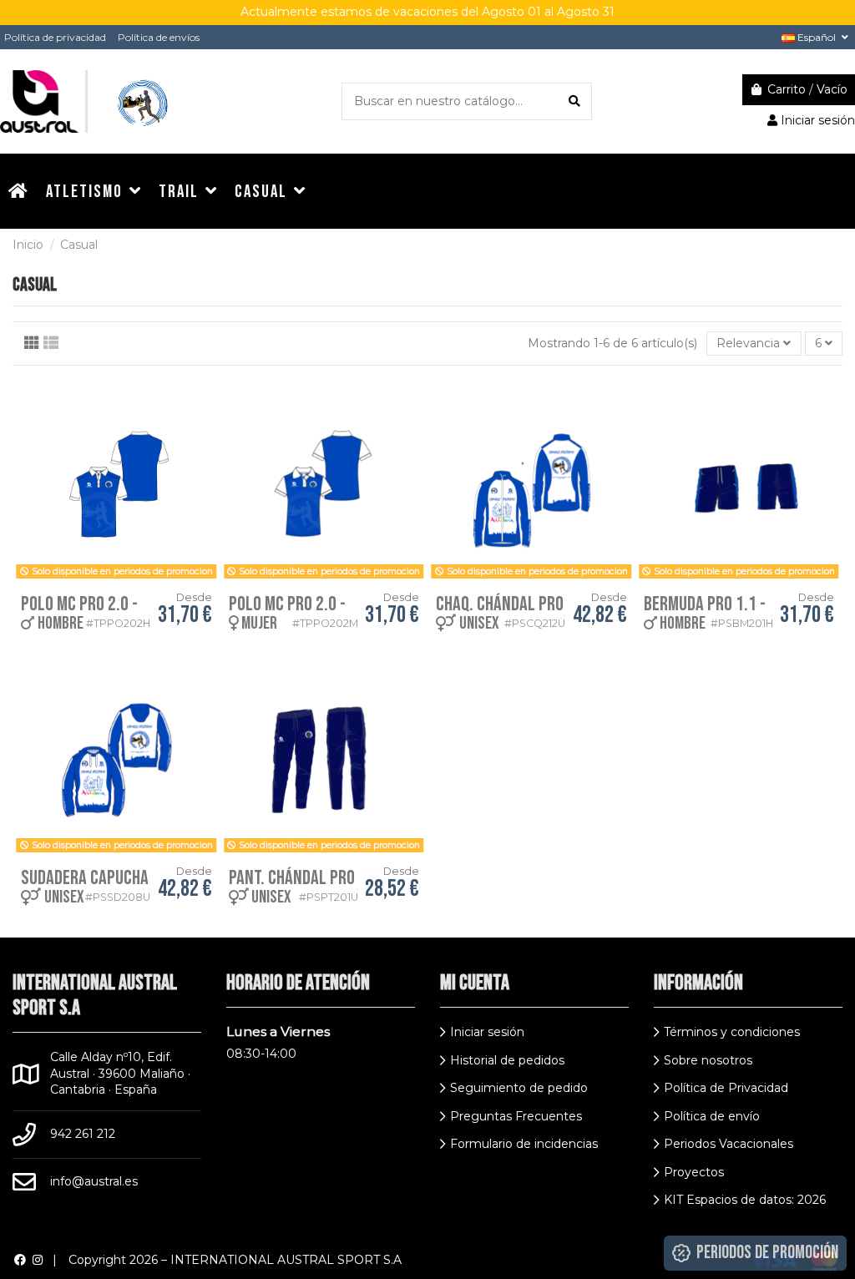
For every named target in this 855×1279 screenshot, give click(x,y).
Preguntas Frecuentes (516, 1116)
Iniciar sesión (487, 1031)
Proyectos (694, 1172)
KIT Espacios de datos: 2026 (745, 1199)
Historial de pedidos (507, 1060)
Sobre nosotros (708, 1060)
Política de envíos (159, 37)
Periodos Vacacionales (728, 1143)
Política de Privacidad (726, 1087)
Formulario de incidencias (524, 1143)
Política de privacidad (55, 37)
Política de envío (712, 1116)
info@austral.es (94, 1181)
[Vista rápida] (207, 402)
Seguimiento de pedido (519, 1087)
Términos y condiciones (732, 1031)
